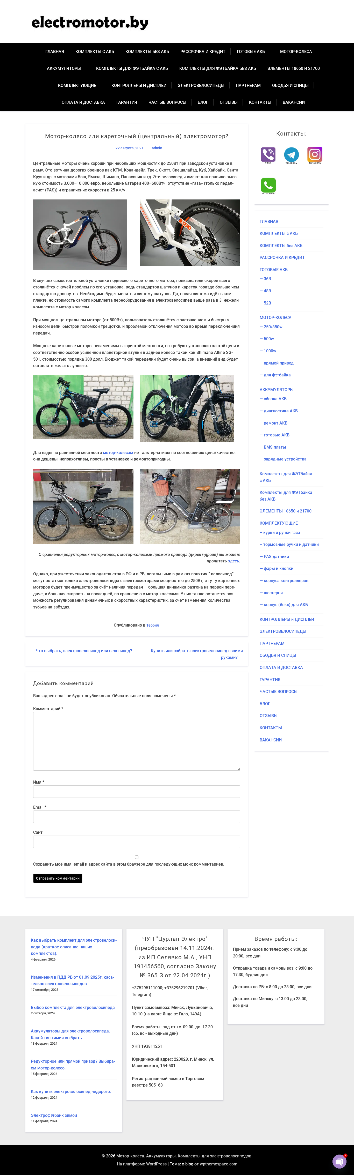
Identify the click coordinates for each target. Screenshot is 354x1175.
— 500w (267, 338)
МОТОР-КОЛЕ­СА (296, 51)
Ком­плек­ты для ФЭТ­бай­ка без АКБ (217, 68)
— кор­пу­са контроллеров (284, 580)
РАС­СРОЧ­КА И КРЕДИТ (202, 51)
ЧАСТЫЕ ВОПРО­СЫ (167, 102)
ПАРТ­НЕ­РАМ (248, 85)
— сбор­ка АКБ (273, 398)
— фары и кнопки (276, 568)
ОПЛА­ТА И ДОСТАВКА (83, 102)
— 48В (265, 290)
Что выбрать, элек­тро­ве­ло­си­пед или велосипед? (84, 650)
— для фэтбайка (275, 375)
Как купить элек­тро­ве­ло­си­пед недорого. (71, 1091)
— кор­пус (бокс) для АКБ (284, 604)
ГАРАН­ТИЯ (126, 102)
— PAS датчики (274, 556)
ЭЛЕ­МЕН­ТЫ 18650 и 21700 (293, 68)
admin (157, 148)
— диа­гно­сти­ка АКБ (279, 410)
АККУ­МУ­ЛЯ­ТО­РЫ (64, 68)
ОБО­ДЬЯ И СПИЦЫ (290, 85)
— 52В (265, 303)
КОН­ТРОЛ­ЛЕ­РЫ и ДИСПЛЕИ (138, 85)
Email (39, 807)
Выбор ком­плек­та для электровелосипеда (73, 1007)
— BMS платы (273, 447)
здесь (233, 561)
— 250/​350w (271, 326)
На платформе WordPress (142, 1164)
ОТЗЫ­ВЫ (229, 102)
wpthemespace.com (218, 1164)
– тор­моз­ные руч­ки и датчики (289, 544)
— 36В (265, 278)
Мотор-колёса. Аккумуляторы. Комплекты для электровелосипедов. (184, 1156)
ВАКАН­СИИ (294, 102)
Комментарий (48, 708)
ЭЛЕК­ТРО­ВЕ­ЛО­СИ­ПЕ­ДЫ (201, 85)
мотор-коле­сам (118, 452)
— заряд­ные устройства (283, 459)
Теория (152, 625)
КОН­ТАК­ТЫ (260, 102)
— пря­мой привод (277, 363)
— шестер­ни (271, 592)
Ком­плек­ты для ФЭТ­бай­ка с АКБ (132, 68)
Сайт (38, 832)
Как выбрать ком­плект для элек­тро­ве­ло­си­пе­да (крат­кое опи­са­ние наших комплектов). (74, 947)
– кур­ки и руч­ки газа (280, 532)
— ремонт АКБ (273, 423)
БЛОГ (203, 102)
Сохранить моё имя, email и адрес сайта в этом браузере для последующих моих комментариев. (128, 864)
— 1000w (268, 350)
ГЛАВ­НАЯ (54, 51)
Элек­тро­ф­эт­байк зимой (54, 1115)
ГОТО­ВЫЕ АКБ (251, 51)
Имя (38, 782)
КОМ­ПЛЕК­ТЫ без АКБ (147, 51)
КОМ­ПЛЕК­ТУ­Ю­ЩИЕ (77, 85)
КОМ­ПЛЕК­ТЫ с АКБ (94, 51)
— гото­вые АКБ (274, 435)
